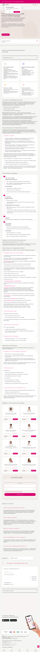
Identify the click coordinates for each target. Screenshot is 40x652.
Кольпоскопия (7, 295)
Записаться (15, 419)
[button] (20, 135)
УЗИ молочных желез (9, 300)
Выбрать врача (6, 34)
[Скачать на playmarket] (13, 620)
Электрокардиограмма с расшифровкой (13, 281)
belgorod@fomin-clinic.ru (9, 584)
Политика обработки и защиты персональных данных (9, 643)
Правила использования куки (6, 644)
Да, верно (16, 11)
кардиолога (13, 298)
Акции (4, 650)
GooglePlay (21, 1)
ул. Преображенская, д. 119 (7, 57)
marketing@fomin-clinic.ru (6, 642)
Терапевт (6, 287)
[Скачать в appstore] (5, 620)
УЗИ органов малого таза (10, 285)
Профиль (35, 650)
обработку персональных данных (17, 491)
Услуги (27, 650)
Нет (9, 11)
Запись (19, 650)
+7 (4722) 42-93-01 (7, 582)
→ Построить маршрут (9, 574)
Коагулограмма (7, 261)
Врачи (12, 650)
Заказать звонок (20, 494)
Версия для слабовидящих (8, 647)
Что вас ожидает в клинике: (8, 590)
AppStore (17, 1)
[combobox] (22, 558)
